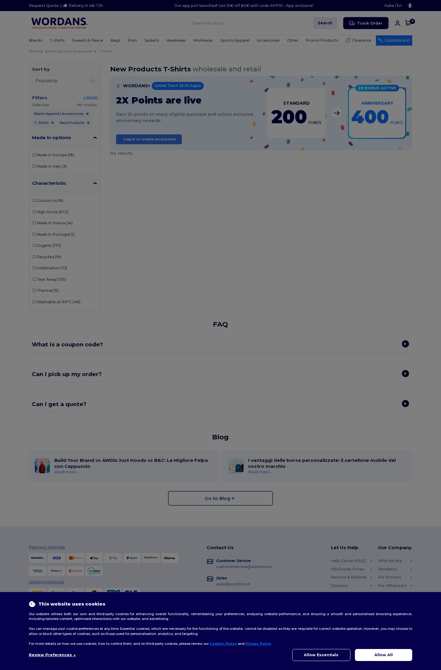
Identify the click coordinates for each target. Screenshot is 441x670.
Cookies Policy (223, 644)
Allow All (383, 655)
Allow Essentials (321, 655)
